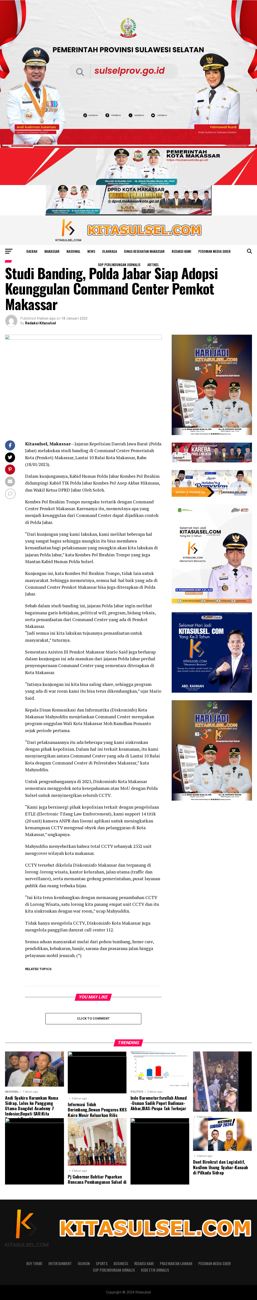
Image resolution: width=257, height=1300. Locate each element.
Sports (102, 1263)
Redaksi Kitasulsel (40, 323)
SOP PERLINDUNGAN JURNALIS (119, 264)
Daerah (31, 251)
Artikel (153, 264)
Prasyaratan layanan (176, 1263)
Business (121, 1263)
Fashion (84, 1263)
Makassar (51, 251)
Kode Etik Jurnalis (155, 1270)
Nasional (73, 251)
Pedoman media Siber (214, 251)
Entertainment (60, 1263)
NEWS (91, 251)
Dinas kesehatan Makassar (144, 251)
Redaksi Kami (181, 251)
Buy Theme (34, 1263)
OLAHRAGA (109, 251)
